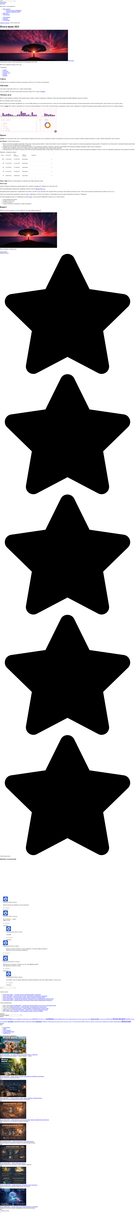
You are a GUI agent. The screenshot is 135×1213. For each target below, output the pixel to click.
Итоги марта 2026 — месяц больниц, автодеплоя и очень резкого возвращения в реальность (27, 1000)
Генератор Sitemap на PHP (13, 11)
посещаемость (66, 1021)
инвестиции (95, 1019)
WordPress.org (6, 1033)
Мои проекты (6, 9)
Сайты (5, 70)
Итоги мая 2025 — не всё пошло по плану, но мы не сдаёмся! (26, 1011)
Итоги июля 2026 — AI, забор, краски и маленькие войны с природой (22, 994)
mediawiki (35, 1019)
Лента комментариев (8, 1031)
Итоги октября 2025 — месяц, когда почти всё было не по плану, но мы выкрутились (33, 1005)
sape (41, 1019)
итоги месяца (3, 251)
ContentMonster (19, 1019)
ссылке (30, 196)
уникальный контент (117, 1021)
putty (39, 1019)
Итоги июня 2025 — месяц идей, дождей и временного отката (31, 1009)
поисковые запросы (59, 1021)
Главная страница (4, 22)
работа (70, 1021)
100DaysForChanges (6, 1019)
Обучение (5, 71)
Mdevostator (6, 1009)
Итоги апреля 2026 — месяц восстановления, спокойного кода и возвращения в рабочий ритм (28, 998)
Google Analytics (25, 1019)
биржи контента (72, 1019)
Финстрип (71, 60)
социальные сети (105, 1021)
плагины (38, 1021)
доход (89, 1019)
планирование (44, 1021)
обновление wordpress (19, 1021)
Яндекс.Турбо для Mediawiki (13, 10)
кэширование (5, 1021)
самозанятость (87, 1021)
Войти (5, 1028)
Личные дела (6, 72)
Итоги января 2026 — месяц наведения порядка (13, 1163)
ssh (45, 1019)
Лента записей (7, 1030)
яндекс (2, 1023)
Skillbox (43, 91)
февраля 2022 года (40, 189)
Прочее (5, 74)
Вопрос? (5, 75)
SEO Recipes (6, 14)
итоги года (109, 1019)
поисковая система (52, 1021)
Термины (5, 18)
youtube (55, 1019)
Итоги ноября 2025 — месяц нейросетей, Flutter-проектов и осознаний (19, 1206)
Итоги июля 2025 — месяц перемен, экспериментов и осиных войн (28, 1007)
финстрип (126, 1021)
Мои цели (5, 13)
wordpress (50, 1019)
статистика (111, 1021)
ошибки (33, 1021)
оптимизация (28, 1021)
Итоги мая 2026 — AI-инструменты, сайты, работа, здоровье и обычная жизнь (24, 997)
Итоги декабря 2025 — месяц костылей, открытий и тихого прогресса (18, 1185)
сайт (83, 1021)
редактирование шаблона (77, 1021)
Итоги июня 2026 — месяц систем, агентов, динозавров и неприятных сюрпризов (25, 996)
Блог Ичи (2, 3)
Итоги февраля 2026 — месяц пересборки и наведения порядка (17, 1141)
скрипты (92, 1021)
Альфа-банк (60, 1019)
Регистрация (6, 1027)
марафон (11, 1021)
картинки (127, 1019)
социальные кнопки (98, 1021)
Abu (4, 1005)
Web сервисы (6, 17)
